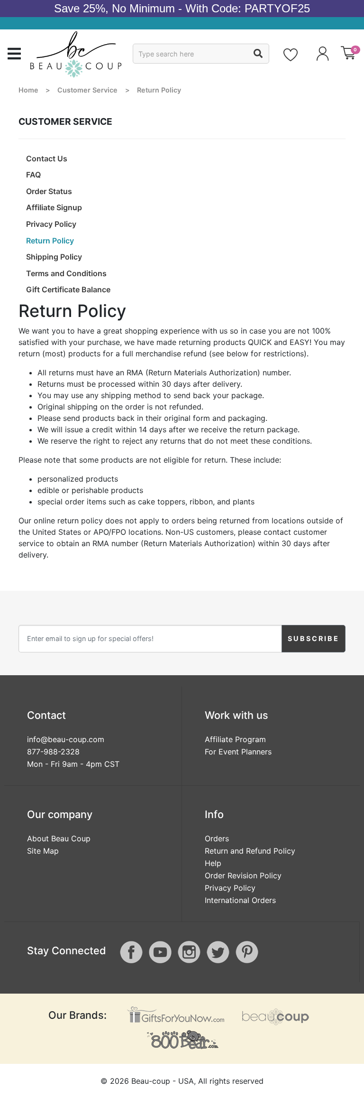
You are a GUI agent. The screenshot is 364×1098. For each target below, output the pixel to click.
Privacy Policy (51, 224)
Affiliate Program (235, 739)
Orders (217, 838)
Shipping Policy (54, 256)
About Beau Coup (59, 838)
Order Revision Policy (243, 875)
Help (213, 863)
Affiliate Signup (54, 207)
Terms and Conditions (66, 273)
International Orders (240, 900)
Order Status (49, 191)
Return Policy (50, 240)
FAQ (33, 174)
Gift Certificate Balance (68, 289)
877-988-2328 (53, 751)
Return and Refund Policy (250, 851)
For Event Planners (238, 751)
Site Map (43, 851)
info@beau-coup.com (65, 739)
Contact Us (46, 158)
